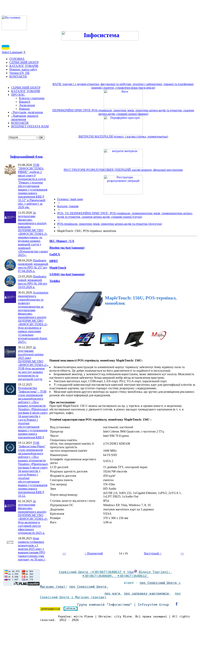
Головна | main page (70, 199)
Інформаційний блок (26, 157)
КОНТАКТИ (20, 122)
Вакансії (24, 101)
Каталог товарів (68, 206)
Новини (24, 108)
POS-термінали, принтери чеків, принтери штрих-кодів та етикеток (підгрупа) (109, 223)
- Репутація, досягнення (27, 112)
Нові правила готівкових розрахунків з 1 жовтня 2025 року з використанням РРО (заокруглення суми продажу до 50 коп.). (31, 549)
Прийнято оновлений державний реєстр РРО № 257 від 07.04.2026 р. (33, 266)
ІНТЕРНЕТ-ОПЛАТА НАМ (30, 126)
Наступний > (153, 553)
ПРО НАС (18, 94)
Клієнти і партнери (32, 98)
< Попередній (94, 553)
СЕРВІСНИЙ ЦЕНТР (25, 87)
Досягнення (27, 105)
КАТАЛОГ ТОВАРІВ (25, 91)
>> (182, 553)
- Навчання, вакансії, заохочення (25, 117)
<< (64, 553)
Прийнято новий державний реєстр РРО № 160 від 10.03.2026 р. (32, 282)
